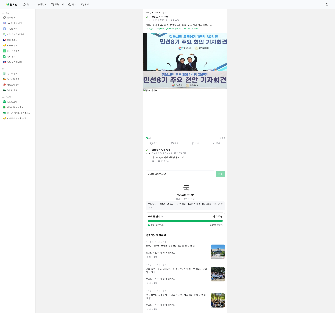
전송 (220, 174)
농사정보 (42, 4)
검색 (87, 4)
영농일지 (59, 4)
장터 (74, 4)
